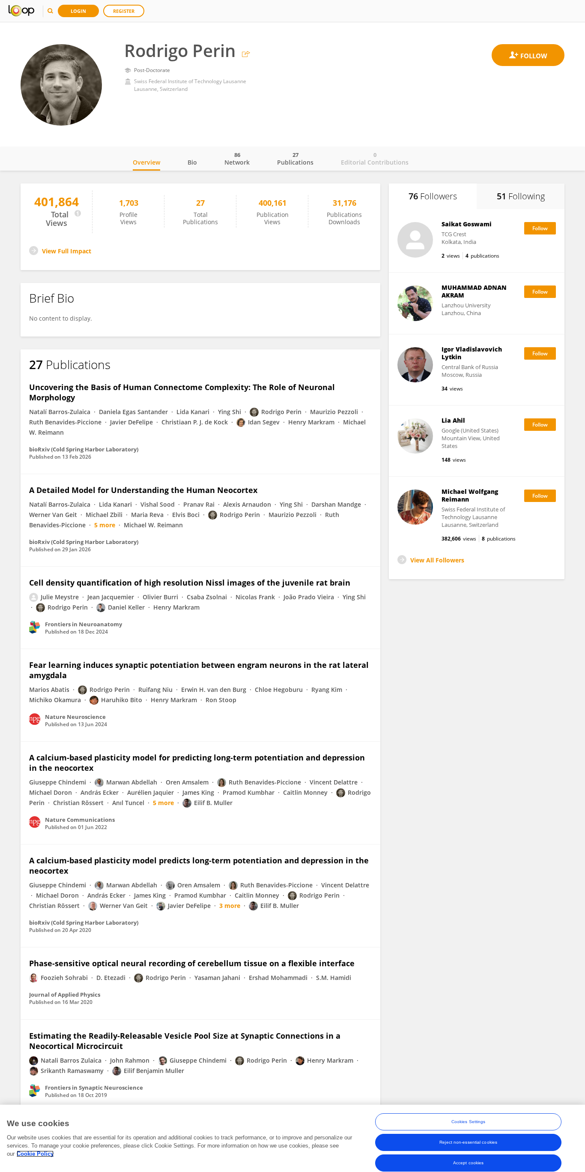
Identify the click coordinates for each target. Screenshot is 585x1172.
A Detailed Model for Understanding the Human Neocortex (143, 490)
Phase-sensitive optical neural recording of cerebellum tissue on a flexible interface (192, 963)
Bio (192, 162)
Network (237, 158)
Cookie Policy (35, 1154)
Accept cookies (468, 1162)
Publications (295, 158)
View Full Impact (66, 251)
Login (78, 11)
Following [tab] (521, 196)
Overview (146, 162)
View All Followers (437, 560)
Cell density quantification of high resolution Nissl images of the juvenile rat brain (189, 582)
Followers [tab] (433, 196)
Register (123, 11)
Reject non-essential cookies (468, 1142)
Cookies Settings (468, 1121)
